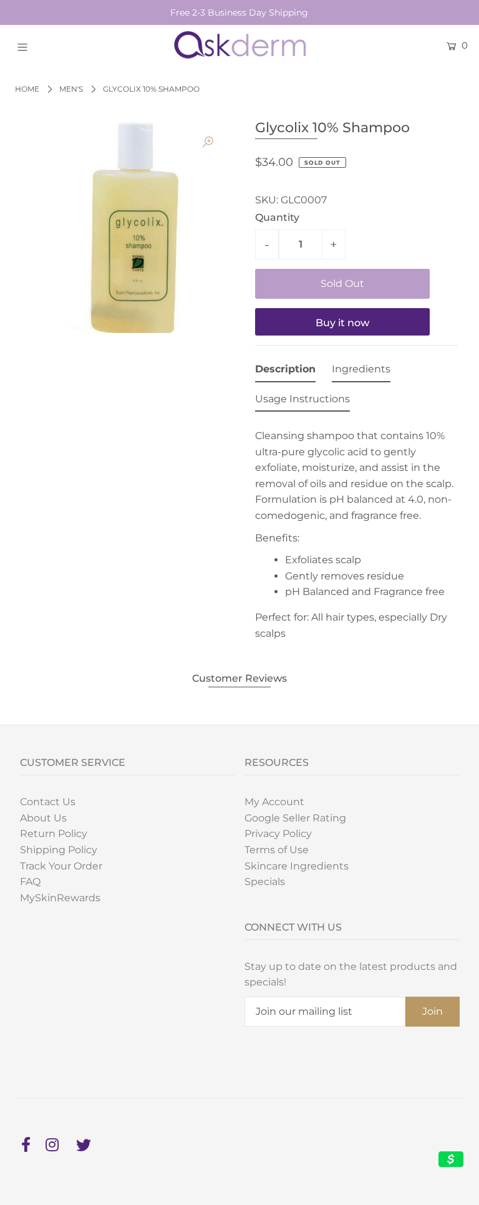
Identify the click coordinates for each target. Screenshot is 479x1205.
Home (27, 89)
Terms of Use (276, 850)
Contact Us (47, 802)
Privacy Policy (278, 834)
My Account (274, 802)
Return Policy (53, 834)
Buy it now (342, 323)
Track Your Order (61, 866)
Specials (264, 882)
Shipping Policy (58, 850)
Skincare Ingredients (296, 866)
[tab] (285, 371)
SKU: (266, 200)
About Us (43, 818)
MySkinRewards (60, 898)
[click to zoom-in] (207, 142)
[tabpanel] (356, 530)
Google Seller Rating (295, 818)
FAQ (30, 882)
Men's (71, 89)
